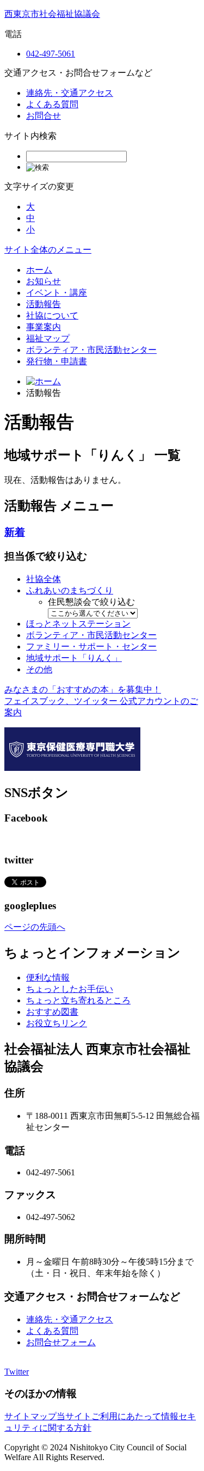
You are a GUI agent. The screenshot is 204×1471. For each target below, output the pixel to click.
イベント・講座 (56, 292)
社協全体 (43, 579)
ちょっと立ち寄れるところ (78, 1000)
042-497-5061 (50, 53)
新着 (14, 532)
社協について (52, 315)
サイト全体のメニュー (47, 249)
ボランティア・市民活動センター (91, 349)
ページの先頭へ (34, 926)
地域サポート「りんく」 (74, 658)
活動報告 (43, 304)
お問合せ (43, 115)
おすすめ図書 (52, 1011)
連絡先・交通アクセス (69, 92)
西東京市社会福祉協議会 (52, 14)
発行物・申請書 (56, 361)
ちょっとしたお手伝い (69, 989)
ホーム (39, 269)
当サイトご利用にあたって (109, 1416)
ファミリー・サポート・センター (91, 646)
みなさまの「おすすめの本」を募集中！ (82, 689)
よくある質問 (52, 104)
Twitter (16, 1371)
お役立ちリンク (56, 1023)
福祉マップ (48, 338)
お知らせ (43, 281)
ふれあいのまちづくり (69, 590)
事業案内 (43, 327)
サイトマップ (30, 1416)
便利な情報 (48, 977)
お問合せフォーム (61, 1342)
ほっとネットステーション (78, 623)
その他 (39, 669)
